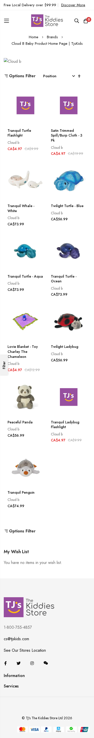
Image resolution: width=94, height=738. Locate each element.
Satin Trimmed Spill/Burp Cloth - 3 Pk (66, 135)
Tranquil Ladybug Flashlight (65, 425)
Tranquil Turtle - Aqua (25, 276)
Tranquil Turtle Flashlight (19, 133)
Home (34, 37)
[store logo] (47, 21)
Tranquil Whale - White (21, 208)
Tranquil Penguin (21, 492)
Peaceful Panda (20, 422)
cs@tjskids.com (16, 639)
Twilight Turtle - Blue (67, 206)
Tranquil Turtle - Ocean (63, 279)
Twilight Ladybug (64, 346)
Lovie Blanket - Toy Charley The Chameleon (23, 351)
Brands (53, 37)
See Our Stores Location (25, 650)
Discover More (73, 5)
